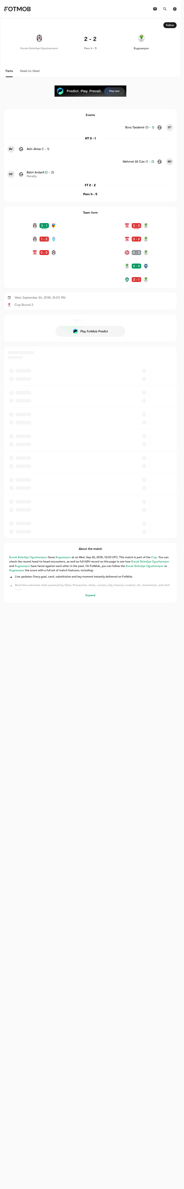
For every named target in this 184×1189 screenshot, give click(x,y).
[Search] (165, 9)
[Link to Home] (17, 9)
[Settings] (175, 9)
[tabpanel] (90, 310)
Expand (90, 595)
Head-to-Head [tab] (29, 71)
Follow (170, 25)
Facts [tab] (9, 71)
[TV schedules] (155, 9)
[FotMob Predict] (90, 91)
